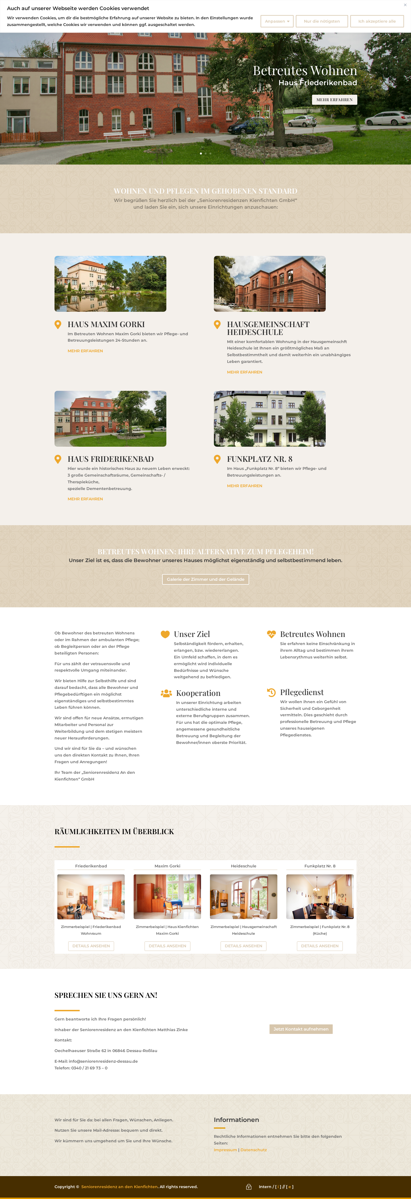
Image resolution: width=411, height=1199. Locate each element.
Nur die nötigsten (322, 21)
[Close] (405, 4)
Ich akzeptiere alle (377, 21)
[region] (205, 16)
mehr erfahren (334, 99)
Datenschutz (253, 1149)
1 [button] (201, 153)
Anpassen (275, 21)
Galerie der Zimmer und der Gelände (205, 579)
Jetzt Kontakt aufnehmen (301, 1029)
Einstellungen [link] (224, 17)
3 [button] (210, 153)
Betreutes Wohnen (305, 69)
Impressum (225, 1149)
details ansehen (91, 945)
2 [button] (206, 153)
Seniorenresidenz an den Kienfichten (119, 1186)
